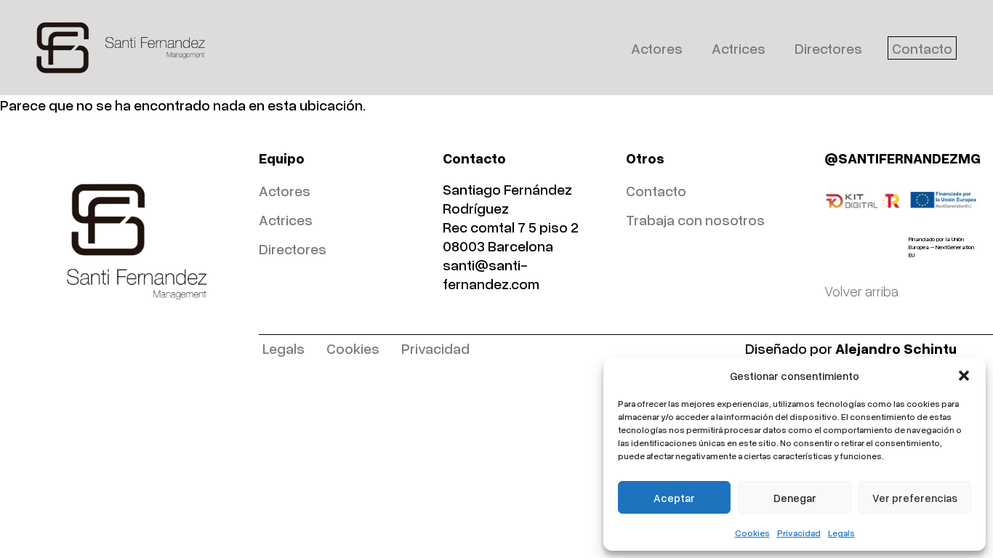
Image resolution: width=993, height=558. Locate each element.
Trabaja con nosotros (695, 219)
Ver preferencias (914, 497)
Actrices (738, 48)
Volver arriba (861, 290)
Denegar (794, 497)
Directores (828, 48)
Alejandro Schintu (896, 348)
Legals (841, 532)
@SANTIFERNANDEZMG (902, 157)
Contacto (922, 48)
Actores (657, 48)
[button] (964, 375)
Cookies (752, 532)
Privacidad (799, 532)
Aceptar (674, 497)
